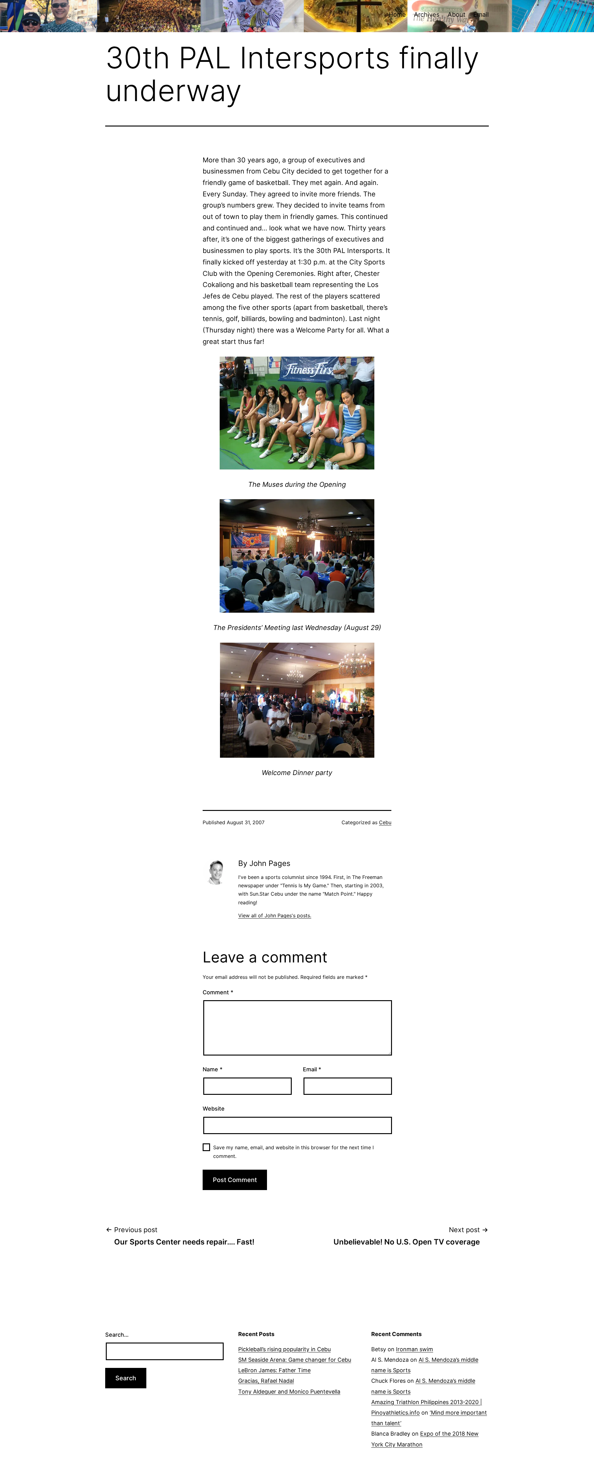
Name (212, 1069)
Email (481, 14)
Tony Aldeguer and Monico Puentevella (289, 1391)
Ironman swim (414, 1349)
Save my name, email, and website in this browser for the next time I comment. (293, 1151)
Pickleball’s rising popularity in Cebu (284, 1349)
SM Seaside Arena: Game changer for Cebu (294, 1359)
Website (214, 1108)
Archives (426, 14)
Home (397, 14)
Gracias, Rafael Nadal (266, 1380)
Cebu (385, 822)
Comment (218, 992)
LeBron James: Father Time (274, 1370)
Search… (117, 1334)
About (456, 14)
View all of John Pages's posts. (274, 915)
